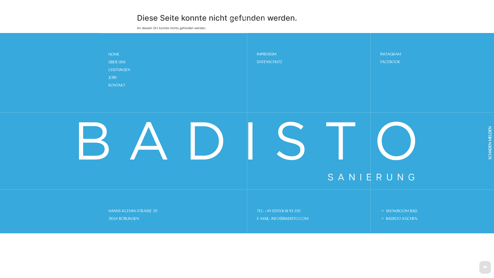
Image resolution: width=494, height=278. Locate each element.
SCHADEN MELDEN (490, 142)
